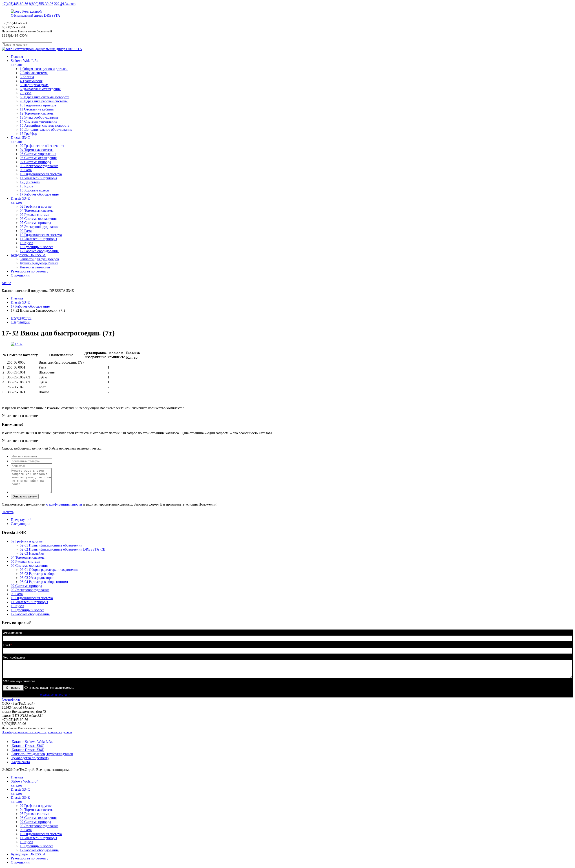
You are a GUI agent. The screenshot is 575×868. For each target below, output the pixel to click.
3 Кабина (27, 77)
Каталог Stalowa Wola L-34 (32, 742)
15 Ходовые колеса (34, 190)
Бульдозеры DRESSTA (28, 255)
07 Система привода (35, 162)
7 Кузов (25, 93)
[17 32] (16, 344)
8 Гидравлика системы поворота (44, 97)
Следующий (20, 322)
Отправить (13, 687)
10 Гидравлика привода (38, 105)
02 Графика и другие (35, 206)
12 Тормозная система (36, 113)
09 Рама (26, 170)
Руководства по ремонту (29, 271)
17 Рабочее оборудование (39, 194)
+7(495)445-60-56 (15, 4)
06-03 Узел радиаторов (37, 578)
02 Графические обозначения (42, 146)
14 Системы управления (38, 121)
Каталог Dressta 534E (27, 750)
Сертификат (11, 699)
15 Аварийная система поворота (44, 125)
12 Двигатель (30, 182)
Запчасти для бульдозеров (39, 259)
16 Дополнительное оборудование (46, 129)
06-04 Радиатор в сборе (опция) (44, 582)
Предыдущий (21, 318)
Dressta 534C (20, 140)
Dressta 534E (20, 200)
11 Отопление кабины (37, 109)
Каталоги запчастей (35, 267)
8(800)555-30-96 (41, 4)
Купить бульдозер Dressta (39, 263)
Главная (17, 56)
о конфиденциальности (64, 504)
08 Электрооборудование (39, 166)
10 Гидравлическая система (41, 174)
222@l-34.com (64, 4)
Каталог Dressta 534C (27, 746)
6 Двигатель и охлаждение (40, 89)
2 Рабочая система (34, 73)
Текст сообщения (15, 657)
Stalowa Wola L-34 (24, 63)
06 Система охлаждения (38, 158)
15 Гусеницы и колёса (36, 247)
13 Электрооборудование (39, 117)
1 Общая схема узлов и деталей (44, 69)
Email (7, 645)
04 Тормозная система (36, 150)
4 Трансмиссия (31, 81)
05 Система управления (38, 154)
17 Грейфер (28, 133)
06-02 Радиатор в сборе (37, 574)
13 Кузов (26, 186)
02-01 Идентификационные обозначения (51, 545)
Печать (7, 512)
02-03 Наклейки (32, 553)
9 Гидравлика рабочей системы (44, 101)
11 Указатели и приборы (38, 178)
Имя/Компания (13, 633)
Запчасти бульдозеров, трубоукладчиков (42, 754)
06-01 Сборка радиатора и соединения (49, 569)
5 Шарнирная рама (34, 85)
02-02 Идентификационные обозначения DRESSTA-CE (62, 549)
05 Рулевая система (34, 214)
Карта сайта (20, 762)
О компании (20, 275)
